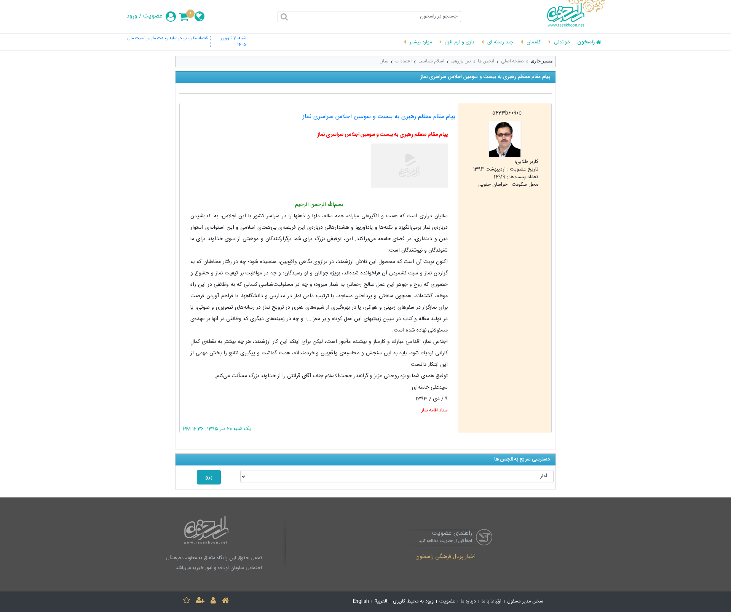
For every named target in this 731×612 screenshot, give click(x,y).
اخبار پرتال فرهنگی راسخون (445, 557)
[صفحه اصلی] (225, 601)
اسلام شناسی (431, 61)
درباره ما (468, 602)
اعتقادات (403, 61)
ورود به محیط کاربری (413, 602)
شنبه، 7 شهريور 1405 (233, 41)
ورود (131, 16)
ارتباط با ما (491, 602)
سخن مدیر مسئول (525, 602)
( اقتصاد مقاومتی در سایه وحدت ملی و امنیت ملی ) (169, 41)
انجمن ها (486, 61)
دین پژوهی (461, 61)
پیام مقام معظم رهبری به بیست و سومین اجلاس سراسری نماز (379, 117)
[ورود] (213, 601)
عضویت (153, 16)
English (361, 602)
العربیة (381, 602)
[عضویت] (200, 601)
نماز (384, 61)
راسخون (586, 42)
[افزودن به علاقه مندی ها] (186, 601)
